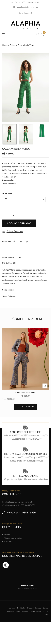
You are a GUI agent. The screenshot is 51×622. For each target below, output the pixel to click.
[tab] (25, 257)
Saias (18, 611)
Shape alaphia (35, 611)
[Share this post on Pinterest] (27, 241)
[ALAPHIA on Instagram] (31, 13)
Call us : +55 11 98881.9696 (27, 2)
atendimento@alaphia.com (27, 7)
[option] (25, 87)
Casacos (38, 608)
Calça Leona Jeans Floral (25, 392)
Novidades (21, 608)
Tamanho (7, 193)
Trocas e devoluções (13, 538)
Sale (46, 614)
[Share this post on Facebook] (16, 241)
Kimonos (10, 611)
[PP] (10, 134)
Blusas (30, 608)
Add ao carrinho (25, 407)
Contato (7, 541)
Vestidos (25, 611)
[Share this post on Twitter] (23, 241)
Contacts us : (24, 13)
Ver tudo (12, 608)
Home (7, 534)
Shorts (45, 611)
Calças (45, 608)
